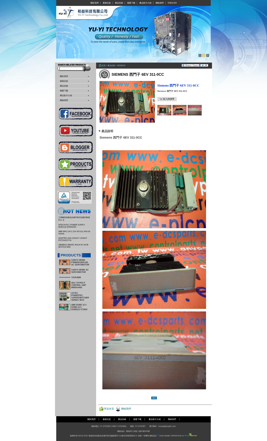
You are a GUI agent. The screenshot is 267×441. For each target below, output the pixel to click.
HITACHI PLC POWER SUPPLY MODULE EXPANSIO (71, 226)
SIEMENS (121, 65)
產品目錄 (119, 3)
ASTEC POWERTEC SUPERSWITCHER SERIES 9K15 (80, 296)
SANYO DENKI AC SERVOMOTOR (80, 271)
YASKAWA (76, 277)
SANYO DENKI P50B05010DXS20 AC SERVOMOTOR (80, 262)
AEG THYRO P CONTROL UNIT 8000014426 (78, 285)
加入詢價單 (168, 99)
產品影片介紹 (145, 3)
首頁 (104, 65)
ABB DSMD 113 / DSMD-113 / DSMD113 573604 (79, 307)
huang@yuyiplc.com (167, 426)
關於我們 (95, 3)
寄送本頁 (109, 408)
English (172, 3)
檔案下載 (131, 3)
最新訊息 (107, 3)
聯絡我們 (160, 3)
